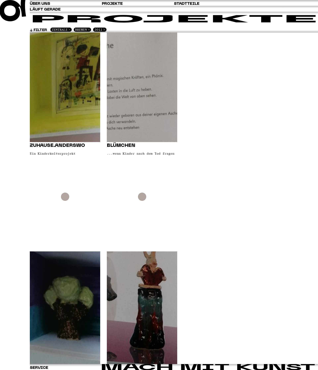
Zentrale (60, 30)
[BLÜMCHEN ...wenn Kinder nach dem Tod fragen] (142, 363)
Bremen (81, 30)
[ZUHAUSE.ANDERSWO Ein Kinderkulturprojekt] (65, 363)
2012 (98, 30)
